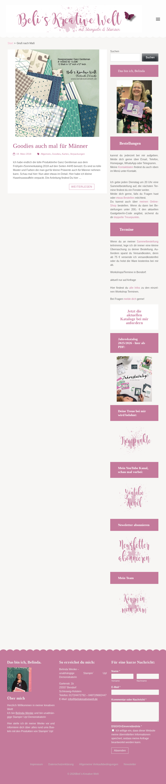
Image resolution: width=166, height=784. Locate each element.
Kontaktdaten (125, 167)
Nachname (142, 681)
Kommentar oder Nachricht (128, 699)
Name (115, 671)
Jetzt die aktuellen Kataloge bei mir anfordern (134, 317)
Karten (65, 154)
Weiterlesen (81, 186)
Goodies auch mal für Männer (50, 145)
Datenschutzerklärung (61, 764)
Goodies (56, 154)
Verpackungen (77, 154)
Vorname (115, 681)
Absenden (120, 750)
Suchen (114, 51)
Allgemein (46, 154)
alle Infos (134, 287)
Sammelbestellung (147, 241)
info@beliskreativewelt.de (83, 699)
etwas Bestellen (125, 197)
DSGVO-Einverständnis (126, 726)
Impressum (36, 764)
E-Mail (115, 687)
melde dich (130, 299)
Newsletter (130, 764)
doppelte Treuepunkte (126, 217)
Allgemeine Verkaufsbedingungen (98, 764)
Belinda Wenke (24, 713)
